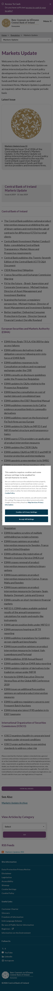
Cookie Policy (10, 493)
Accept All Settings (26, 519)
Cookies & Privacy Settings (26, 512)
